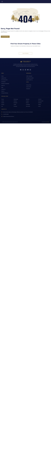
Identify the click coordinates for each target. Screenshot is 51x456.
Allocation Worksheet (5, 83)
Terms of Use (28, 86)
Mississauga (16, 99)
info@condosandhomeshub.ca (8, 116)
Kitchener (40, 102)
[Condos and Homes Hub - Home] (25, 61)
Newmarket (28, 106)
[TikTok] (30, 70)
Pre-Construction (4, 79)
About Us (3, 85)
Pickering (15, 106)
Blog (2, 87)
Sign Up (2, 91)
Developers (3, 81)
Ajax (2, 106)
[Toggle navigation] (2, 1)
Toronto (2, 99)
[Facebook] (21, 70)
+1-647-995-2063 (6, 114)
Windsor (2, 104)
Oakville (2, 102)
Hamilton (39, 99)
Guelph (15, 104)
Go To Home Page (5, 36)
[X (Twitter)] (23, 70)
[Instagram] (25, 70)
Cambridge (28, 104)
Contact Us (3, 89)
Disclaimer (28, 88)
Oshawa (27, 102)
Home (2, 76)
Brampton (27, 99)
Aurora (39, 106)
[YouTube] (28, 70)
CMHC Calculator (29, 76)
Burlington (15, 102)
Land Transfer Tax (29, 79)
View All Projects (26, 53)
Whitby (39, 104)
